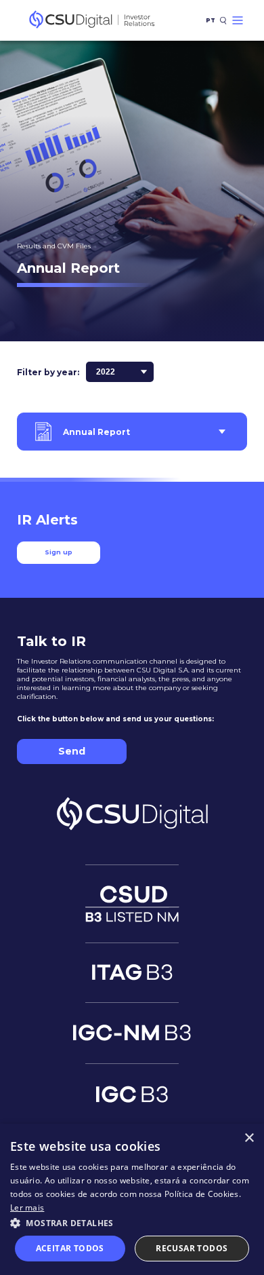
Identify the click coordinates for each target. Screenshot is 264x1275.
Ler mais (27, 1207)
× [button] (249, 1138)
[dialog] (132, 1199)
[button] (132, 1222)
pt (210, 20)
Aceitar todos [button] (70, 1248)
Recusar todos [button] (191, 1248)
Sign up (58, 552)
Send (71, 751)
